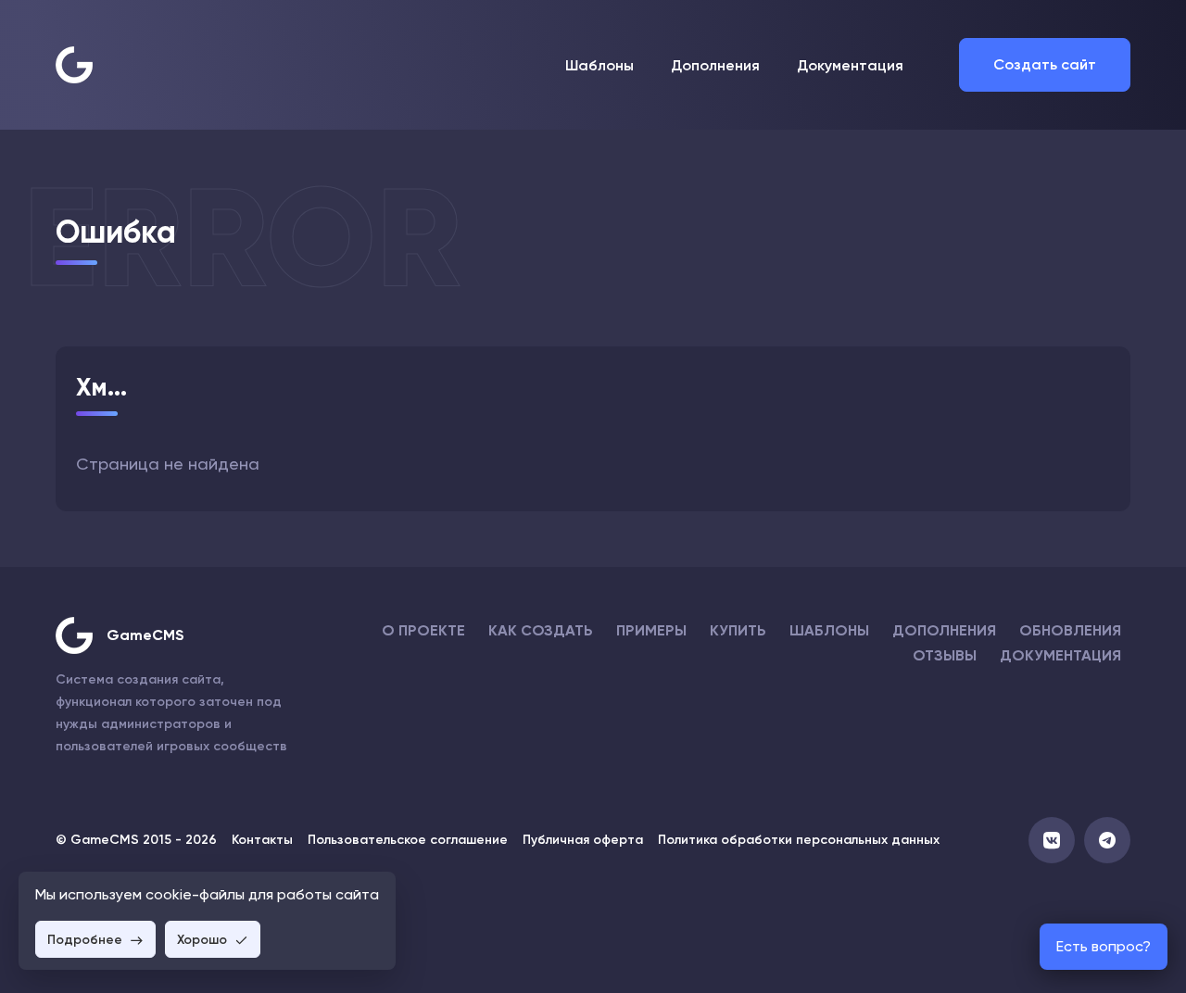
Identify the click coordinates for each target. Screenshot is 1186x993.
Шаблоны (599, 65)
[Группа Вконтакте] (1051, 840)
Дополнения (715, 65)
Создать (1044, 64)
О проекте (423, 630)
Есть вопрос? (1103, 946)
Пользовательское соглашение (408, 840)
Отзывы (945, 655)
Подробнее (86, 940)
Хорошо (204, 940)
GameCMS (145, 635)
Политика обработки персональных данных (799, 840)
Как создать (540, 630)
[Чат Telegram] (1107, 840)
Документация (850, 65)
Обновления (1070, 630)
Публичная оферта (583, 840)
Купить (738, 630)
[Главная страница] (74, 65)
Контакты (262, 840)
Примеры (651, 630)
